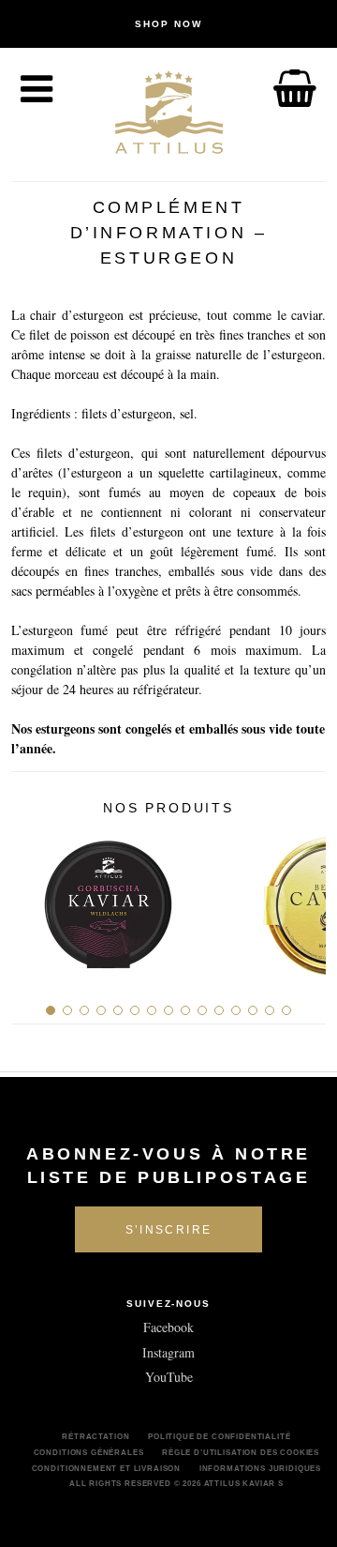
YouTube (169, 1377)
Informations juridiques (260, 1468)
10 (202, 1010)
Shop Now (168, 24)
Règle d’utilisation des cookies (240, 1452)
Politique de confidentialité (219, 1436)
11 (219, 1010)
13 (252, 1010)
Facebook (168, 1327)
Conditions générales (89, 1452)
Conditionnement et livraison (107, 1468)
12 (236, 1010)
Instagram (168, 1352)
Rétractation (95, 1436)
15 (286, 1010)
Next (305, 898)
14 (269, 1010)
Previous (32, 898)
